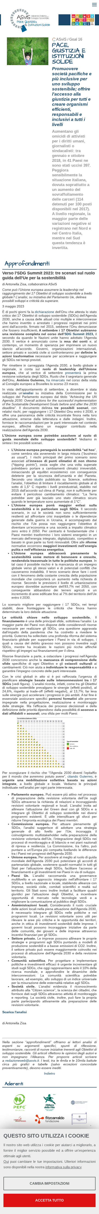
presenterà (73, 373)
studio (38, 479)
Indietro (49, 1073)
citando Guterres (79, 776)
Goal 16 (75, 39)
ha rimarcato (55, 380)
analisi (28, 393)
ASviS (61, 39)
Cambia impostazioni (49, 1183)
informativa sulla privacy (63, 1167)
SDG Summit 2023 (78, 334)
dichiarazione (44, 312)
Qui (6, 1161)
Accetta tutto (49, 1200)
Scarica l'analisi (14, 1012)
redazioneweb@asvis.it (22, 1060)
